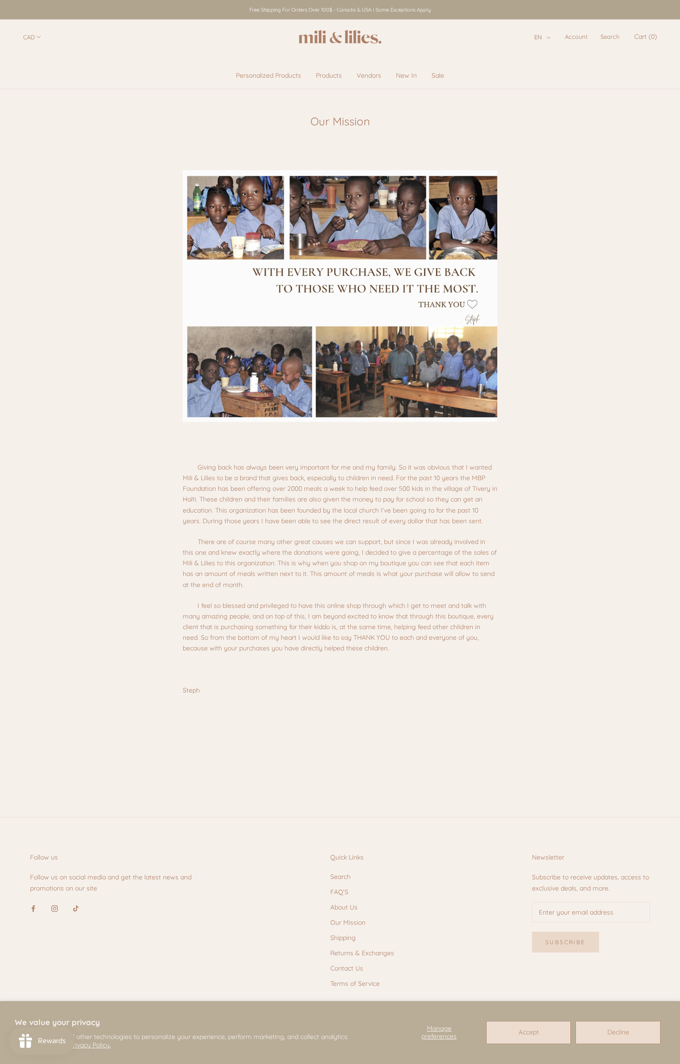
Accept (529, 1032)
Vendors (369, 75)
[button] (542, 37)
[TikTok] (76, 908)
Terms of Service (355, 983)
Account (576, 36)
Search (609, 36)
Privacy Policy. (90, 1045)
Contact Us (346, 968)
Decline (618, 1032)
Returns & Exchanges (362, 953)
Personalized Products (268, 75)
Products (329, 75)
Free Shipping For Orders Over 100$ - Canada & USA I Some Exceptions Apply (340, 9)
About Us (344, 907)
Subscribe (565, 942)
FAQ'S (339, 892)
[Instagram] (54, 908)
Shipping (343, 938)
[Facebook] (33, 908)
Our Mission (347, 922)
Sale (438, 75)
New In (406, 75)
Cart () (645, 36)
